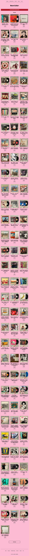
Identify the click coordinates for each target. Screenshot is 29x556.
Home (5, 550)
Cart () (22, 1)
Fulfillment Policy (11, 1)
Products (7, 1)
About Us (16, 1)
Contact (19, 1)
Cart (23, 550)
